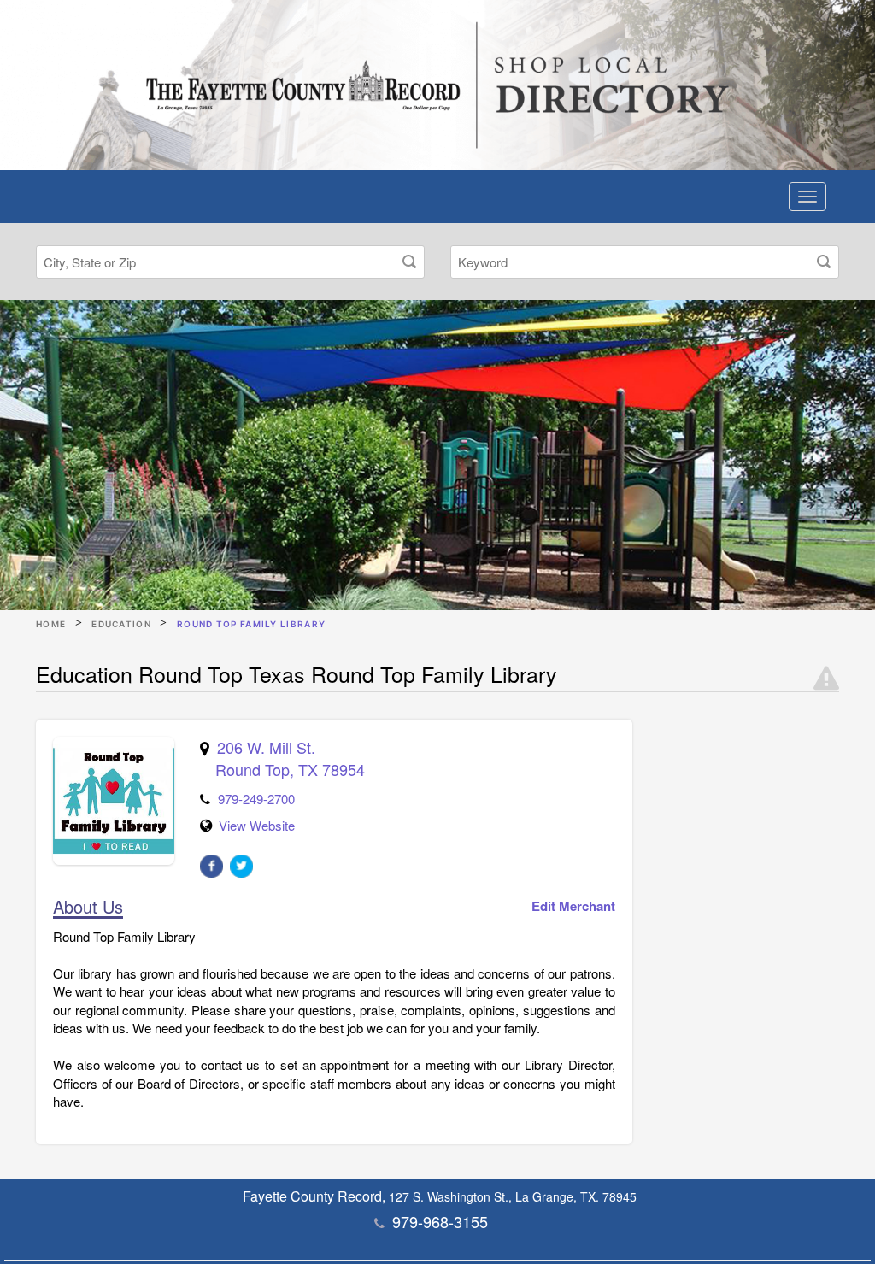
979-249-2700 (256, 799)
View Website (257, 825)
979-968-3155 (440, 1221)
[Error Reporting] (826, 678)
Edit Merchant (573, 906)
